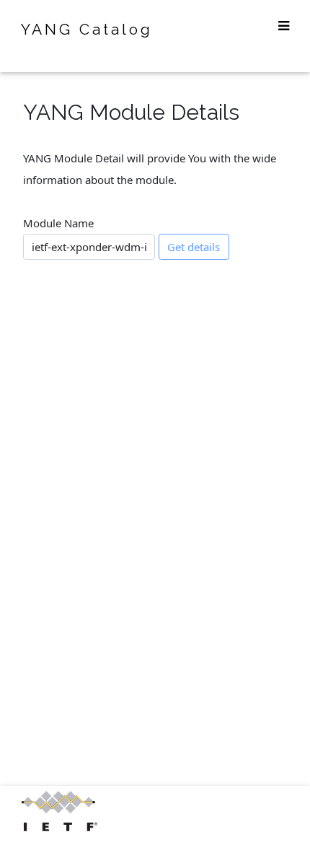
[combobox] (89, 247)
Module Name (58, 223)
